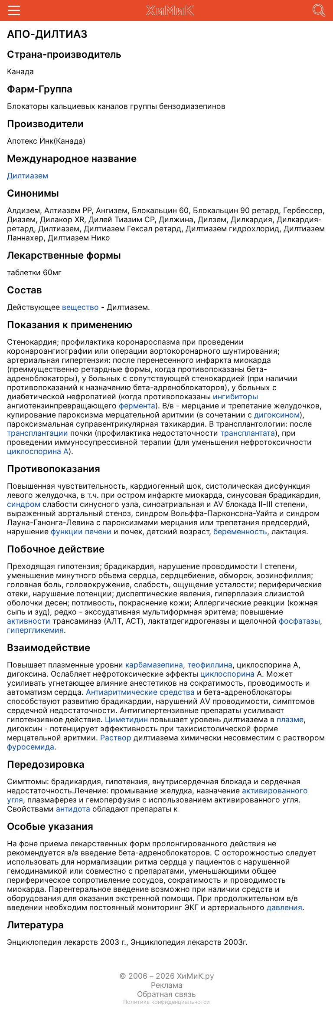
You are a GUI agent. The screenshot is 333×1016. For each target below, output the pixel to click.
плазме (290, 719)
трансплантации (37, 432)
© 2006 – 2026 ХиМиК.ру (166, 975)
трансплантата (247, 432)
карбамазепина (154, 664)
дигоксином (277, 414)
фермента (137, 405)
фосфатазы (299, 620)
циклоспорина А (38, 451)
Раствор (115, 737)
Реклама (167, 985)
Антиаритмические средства (140, 692)
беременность (240, 531)
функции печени (81, 531)
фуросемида (30, 746)
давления (284, 907)
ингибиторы (235, 396)
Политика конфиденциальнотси (166, 1002)
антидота (73, 808)
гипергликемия (35, 630)
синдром (23, 504)
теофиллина (209, 664)
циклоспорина (227, 673)
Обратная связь (166, 994)
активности (28, 620)
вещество (80, 307)
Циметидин (126, 719)
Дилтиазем (27, 175)
